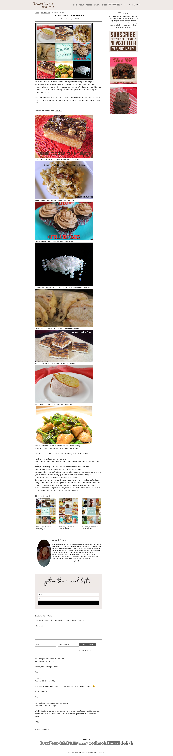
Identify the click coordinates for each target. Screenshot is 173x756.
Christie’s (55, 453)
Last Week (58, 111)
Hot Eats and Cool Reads (63, 405)
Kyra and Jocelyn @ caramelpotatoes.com (50, 703)
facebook (57, 472)
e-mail (76, 472)
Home (37, 13)
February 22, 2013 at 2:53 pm (45, 706)
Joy (36, 678)
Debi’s (46, 453)
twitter (71, 472)
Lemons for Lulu (68, 200)
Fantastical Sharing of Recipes (63, 241)
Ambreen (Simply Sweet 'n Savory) (47, 659)
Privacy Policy (102, 752)
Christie (49, 477)
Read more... (87, 558)
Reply (37, 672)
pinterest (65, 472)
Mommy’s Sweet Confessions (64, 363)
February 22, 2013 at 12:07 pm (46, 661)
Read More (127, 27)
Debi (41, 477)
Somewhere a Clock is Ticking (69, 446)
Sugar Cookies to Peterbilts (70, 159)
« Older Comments (42, 730)
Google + (88, 472)
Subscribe (112, 5)
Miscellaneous (45, 13)
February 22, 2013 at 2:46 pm (45, 681)
